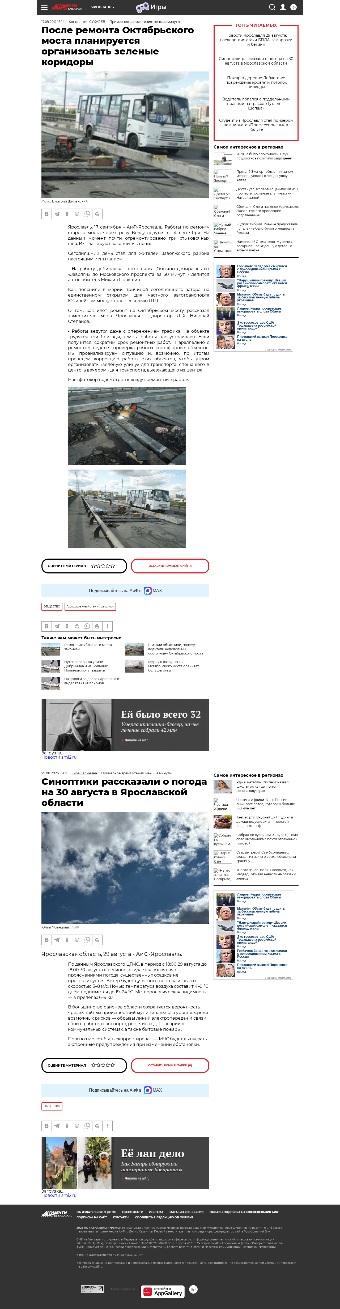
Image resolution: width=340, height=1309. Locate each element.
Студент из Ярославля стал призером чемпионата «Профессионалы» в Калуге (256, 125)
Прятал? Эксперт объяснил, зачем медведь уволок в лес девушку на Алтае (264, 176)
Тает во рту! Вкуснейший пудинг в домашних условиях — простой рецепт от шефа (264, 821)
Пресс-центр (132, 1212)
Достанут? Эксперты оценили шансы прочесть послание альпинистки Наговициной (267, 193)
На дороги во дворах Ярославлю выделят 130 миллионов (91, 681)
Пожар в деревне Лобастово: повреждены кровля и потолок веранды (256, 82)
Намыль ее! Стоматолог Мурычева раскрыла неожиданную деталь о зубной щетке (265, 246)
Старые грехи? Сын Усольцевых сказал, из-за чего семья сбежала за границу (266, 856)
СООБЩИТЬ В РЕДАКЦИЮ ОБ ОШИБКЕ (164, 1217)
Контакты (121, 1217)
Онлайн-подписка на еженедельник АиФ (244, 1212)
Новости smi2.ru (59, 757)
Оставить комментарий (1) (170, 566)
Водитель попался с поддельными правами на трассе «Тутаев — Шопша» (256, 104)
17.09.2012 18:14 (53, 22)
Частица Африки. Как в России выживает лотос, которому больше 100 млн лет (265, 804)
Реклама (156, 1212)
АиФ (75, 927)
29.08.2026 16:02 (54, 773)
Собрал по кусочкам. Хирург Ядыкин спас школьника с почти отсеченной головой (267, 839)
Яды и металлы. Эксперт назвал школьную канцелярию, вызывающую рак (262, 786)
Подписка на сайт (91, 1217)
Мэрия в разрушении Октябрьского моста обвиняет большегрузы (173, 666)
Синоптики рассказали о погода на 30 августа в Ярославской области (256, 61)
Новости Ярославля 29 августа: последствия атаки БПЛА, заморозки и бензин (256, 40)
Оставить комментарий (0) (170, 1065)
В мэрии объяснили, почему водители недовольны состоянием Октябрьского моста (175, 649)
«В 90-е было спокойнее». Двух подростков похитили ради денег (264, 156)
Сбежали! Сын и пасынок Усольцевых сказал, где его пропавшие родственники (267, 211)
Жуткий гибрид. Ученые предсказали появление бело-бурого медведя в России (267, 228)
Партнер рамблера (122, 1289)
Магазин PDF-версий (186, 1212)
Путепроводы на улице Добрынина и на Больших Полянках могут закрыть (86, 666)
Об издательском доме (96, 1212)
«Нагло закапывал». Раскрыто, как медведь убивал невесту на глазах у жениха (266, 874)
